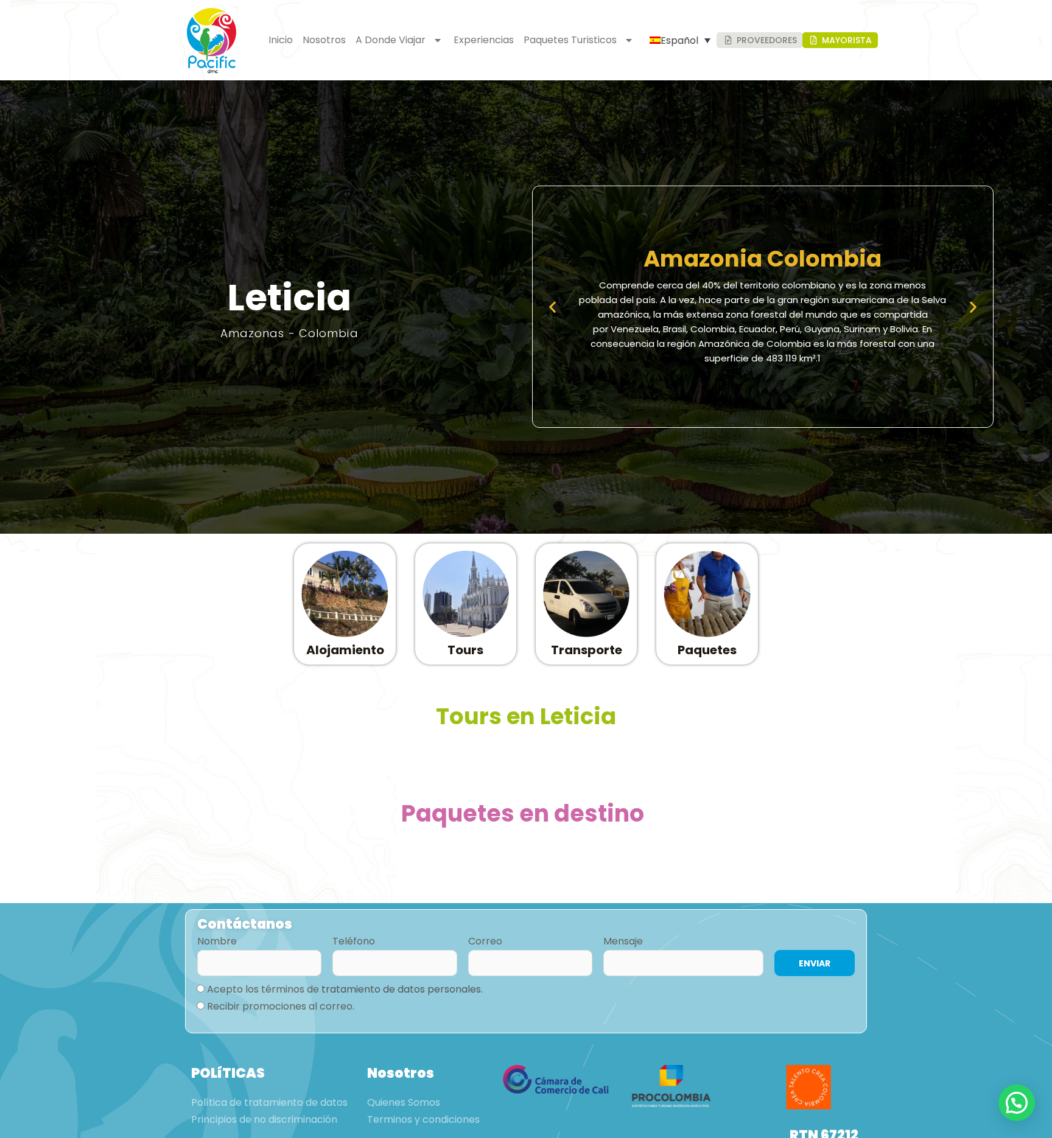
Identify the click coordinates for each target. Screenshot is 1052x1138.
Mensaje (623, 941)
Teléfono (353, 941)
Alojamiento (345, 649)
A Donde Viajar (391, 40)
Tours (465, 649)
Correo (485, 941)
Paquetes (707, 649)
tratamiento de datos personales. (402, 989)
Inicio (280, 40)
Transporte (586, 649)
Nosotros (324, 40)
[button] (552, 307)
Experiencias (484, 40)
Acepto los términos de (345, 989)
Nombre (217, 941)
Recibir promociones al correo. (280, 1006)
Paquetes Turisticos (570, 40)
